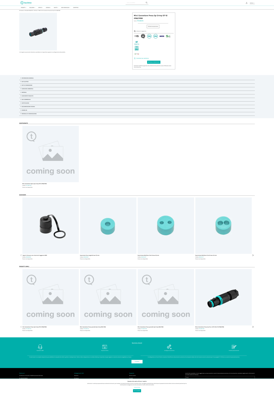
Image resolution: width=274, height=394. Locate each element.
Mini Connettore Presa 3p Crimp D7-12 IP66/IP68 (50, 10)
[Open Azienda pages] (51, 7)
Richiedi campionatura (153, 26)
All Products (21, 10)
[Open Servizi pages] (43, 7)
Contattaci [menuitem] (75, 7)
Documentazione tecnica (28, 106)
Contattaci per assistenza (142, 58)
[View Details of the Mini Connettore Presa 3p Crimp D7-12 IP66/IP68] (50, 297)
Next (253, 255)
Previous (21, 255)
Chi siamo (76, 378)
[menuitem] (23, 7)
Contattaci (137, 361)
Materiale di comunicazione (29, 113)
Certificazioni (25, 103)
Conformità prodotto (27, 96)
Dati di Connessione (27, 85)
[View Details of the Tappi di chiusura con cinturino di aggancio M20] (50, 225)
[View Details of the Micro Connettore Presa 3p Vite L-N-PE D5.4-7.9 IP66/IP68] (223, 297)
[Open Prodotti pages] (26, 7)
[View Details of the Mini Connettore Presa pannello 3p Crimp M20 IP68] (166, 297)
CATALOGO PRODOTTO (29, 10)
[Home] (26, 3)
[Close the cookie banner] (273, 380)
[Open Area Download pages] (70, 7)
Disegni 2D (24, 110)
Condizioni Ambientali (27, 88)
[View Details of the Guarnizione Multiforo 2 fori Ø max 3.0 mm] (166, 225)
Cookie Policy (137, 387)
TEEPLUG (35, 10)
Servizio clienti (132, 375)
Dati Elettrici (25, 81)
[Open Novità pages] (58, 7)
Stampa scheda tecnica (154, 62)
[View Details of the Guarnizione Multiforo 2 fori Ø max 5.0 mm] (223, 225)
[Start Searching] (146, 3)
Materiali (24, 92)
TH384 (39, 10)
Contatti (131, 378)
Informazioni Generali (28, 78)
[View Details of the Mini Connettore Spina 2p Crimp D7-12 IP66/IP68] (50, 154)
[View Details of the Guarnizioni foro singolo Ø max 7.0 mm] (108, 225)
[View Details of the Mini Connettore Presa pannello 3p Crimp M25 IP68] (108, 297)
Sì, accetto (137, 390)
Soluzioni (76, 375)
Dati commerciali (26, 99)
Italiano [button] (252, 3)
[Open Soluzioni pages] (35, 7)
